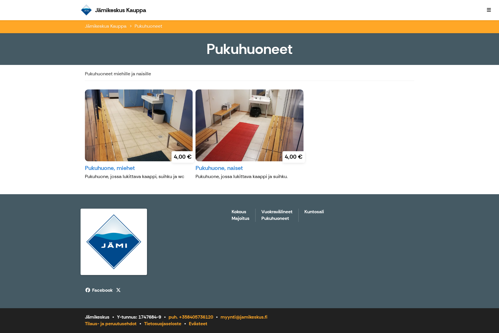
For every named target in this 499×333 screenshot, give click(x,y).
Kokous (239, 212)
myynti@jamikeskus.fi (244, 317)
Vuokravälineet (277, 212)
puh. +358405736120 (191, 317)
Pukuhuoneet (148, 26)
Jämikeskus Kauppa (105, 26)
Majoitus (241, 218)
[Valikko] (489, 10)
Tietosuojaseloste (162, 324)
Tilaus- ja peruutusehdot (111, 324)
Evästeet (198, 324)
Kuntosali (314, 212)
